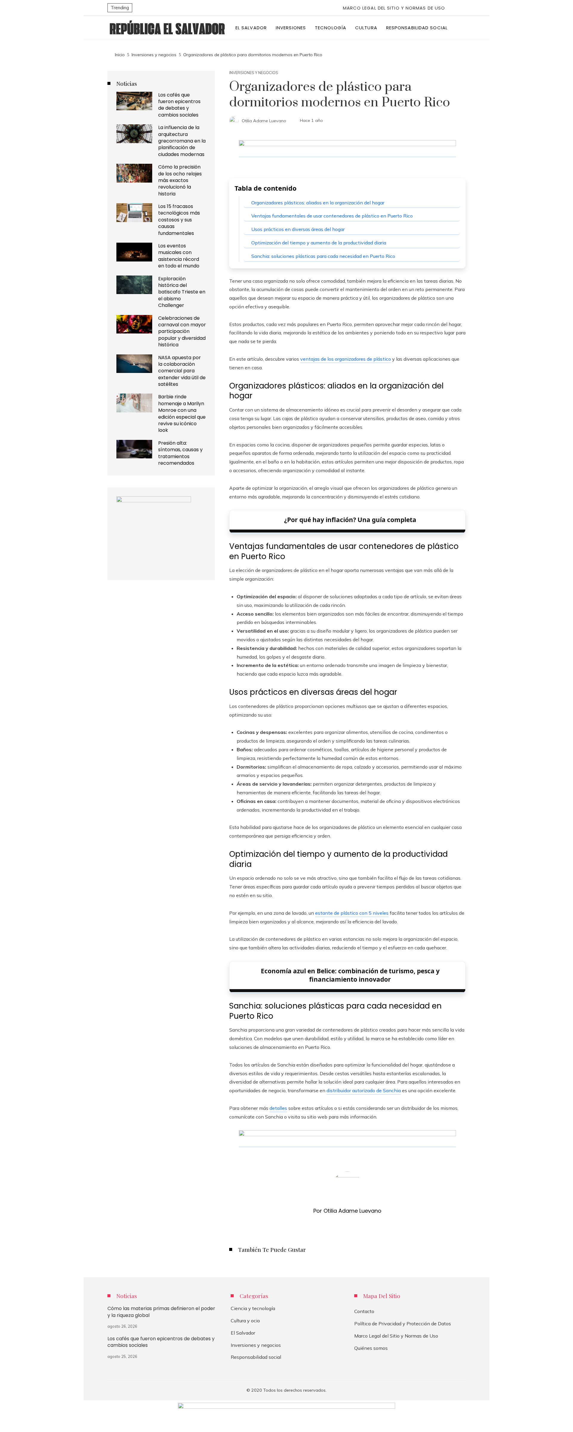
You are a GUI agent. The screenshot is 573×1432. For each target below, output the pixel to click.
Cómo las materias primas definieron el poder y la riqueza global (161, 1311)
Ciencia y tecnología (253, 1308)
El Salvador (243, 1333)
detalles (278, 1108)
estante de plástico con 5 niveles (352, 913)
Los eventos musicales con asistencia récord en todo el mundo (178, 255)
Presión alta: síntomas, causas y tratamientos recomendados (180, 453)
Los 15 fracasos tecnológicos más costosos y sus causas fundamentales (179, 220)
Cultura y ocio (245, 1321)
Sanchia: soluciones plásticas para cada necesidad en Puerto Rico (323, 256)
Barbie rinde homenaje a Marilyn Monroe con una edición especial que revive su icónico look (182, 413)
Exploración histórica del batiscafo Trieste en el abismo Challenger (181, 292)
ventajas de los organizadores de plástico (345, 359)
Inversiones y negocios (253, 73)
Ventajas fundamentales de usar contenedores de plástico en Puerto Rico (332, 216)
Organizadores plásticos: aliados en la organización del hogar (317, 203)
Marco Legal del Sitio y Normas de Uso (394, 8)
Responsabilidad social (256, 1357)
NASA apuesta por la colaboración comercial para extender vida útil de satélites (182, 371)
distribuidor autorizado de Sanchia (363, 1090)
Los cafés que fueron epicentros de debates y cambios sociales (179, 104)
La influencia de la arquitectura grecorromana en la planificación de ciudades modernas (182, 141)
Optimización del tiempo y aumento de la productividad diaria (318, 243)
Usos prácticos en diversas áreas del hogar (298, 229)
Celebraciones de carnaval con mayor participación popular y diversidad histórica (182, 331)
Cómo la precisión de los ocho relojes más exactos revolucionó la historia (180, 180)
